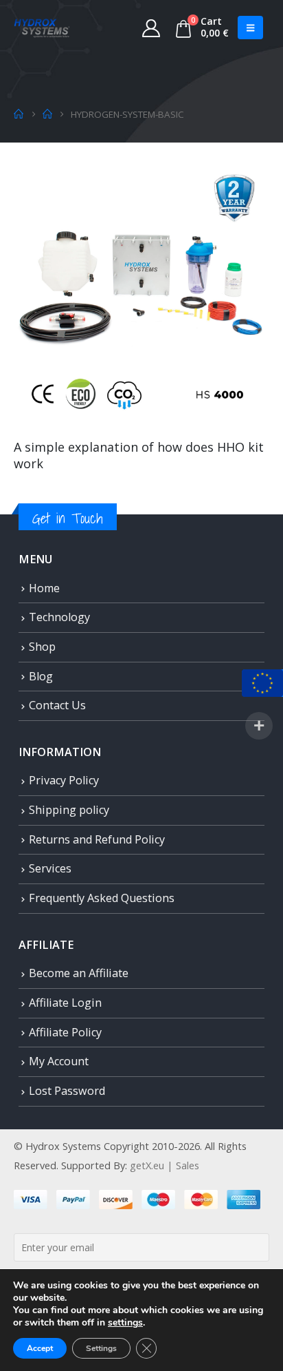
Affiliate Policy (65, 1032)
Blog (41, 676)
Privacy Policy (64, 780)
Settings (101, 1348)
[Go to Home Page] (18, 114)
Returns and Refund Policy (97, 839)
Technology (59, 617)
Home (44, 588)
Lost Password (67, 1090)
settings (125, 1323)
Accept (40, 1348)
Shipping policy (69, 809)
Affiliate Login (65, 1002)
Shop (42, 646)
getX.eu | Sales (164, 1165)
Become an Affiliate (78, 973)
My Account (59, 1061)
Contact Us (57, 705)
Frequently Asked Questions (101, 898)
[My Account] (151, 27)
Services (50, 868)
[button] (250, 27)
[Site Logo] (42, 27)
